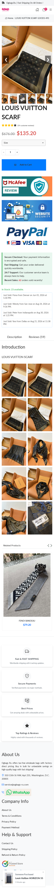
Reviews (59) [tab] (37, 337)
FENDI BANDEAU (27, 621)
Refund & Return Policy (13, 855)
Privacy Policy (9, 822)
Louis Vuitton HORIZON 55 (29, 878)
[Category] (50, 10)
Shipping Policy (9, 849)
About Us (6, 810)
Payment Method (10, 827)
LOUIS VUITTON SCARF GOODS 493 (32, 18)
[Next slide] (51, 545)
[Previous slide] (48, 545)
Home (10, 18)
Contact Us (7, 843)
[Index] (37, 9)
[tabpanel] (27, 592)
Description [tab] (14, 337)
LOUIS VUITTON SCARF (17, 357)
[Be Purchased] (9, 878)
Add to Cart (26, 165)
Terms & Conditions (11, 816)
